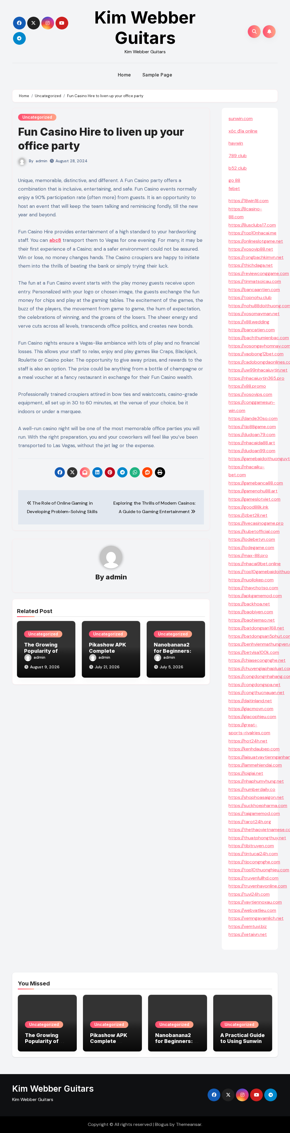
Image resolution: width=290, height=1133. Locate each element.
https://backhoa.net (249, 604)
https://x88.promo (247, 386)
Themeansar (188, 1124)
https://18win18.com (248, 201)
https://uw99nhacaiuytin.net (258, 370)
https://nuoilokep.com (251, 580)
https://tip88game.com (252, 427)
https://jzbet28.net (248, 515)
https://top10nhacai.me (252, 233)
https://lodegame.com (251, 548)
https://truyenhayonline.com (258, 886)
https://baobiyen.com (251, 612)
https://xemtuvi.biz (248, 926)
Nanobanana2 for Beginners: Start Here (172, 651)
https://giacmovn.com (251, 709)
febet (234, 188)
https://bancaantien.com (254, 290)
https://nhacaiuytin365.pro (256, 378)
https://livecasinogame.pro (256, 523)
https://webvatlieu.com (252, 910)
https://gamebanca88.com (256, 483)
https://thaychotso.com (253, 588)
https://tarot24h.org (250, 822)
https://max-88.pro (248, 555)
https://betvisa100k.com (254, 652)
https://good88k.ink (248, 507)
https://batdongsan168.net (256, 628)
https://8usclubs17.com (252, 225)
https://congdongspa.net (254, 685)
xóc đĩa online (243, 131)
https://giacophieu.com (252, 717)
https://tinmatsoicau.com (255, 281)
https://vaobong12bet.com (256, 354)
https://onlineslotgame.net (256, 241)
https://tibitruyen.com (251, 846)
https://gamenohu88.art (253, 491)
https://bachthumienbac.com (259, 338)
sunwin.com (241, 118)
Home (124, 75)
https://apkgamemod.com (255, 596)
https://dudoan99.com (252, 451)
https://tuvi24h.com (249, 894)
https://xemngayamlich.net (256, 918)
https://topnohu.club (250, 297)
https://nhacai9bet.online (255, 564)
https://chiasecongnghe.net (257, 660)
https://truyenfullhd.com (253, 878)
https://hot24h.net (248, 741)
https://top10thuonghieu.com (259, 870)
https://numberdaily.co (252, 789)
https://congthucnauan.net (256, 692)
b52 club (238, 168)
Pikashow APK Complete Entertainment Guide (109, 1044)
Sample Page (157, 75)
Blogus (162, 1124)
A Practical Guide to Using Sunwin (242, 1038)
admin (41, 160)
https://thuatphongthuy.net (257, 838)
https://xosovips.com (250, 394)
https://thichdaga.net (251, 265)
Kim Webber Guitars (145, 27)
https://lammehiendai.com (255, 765)
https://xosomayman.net (254, 314)
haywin (236, 143)
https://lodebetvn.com (252, 539)
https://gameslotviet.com (254, 499)
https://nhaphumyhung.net (256, 781)
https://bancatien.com (252, 330)
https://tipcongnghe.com (254, 862)
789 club (238, 156)
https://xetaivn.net (248, 934)
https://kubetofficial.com (254, 531)
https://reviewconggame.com (259, 273)
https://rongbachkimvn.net (256, 257)
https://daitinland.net (250, 701)
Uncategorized (37, 117)
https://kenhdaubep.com (254, 749)
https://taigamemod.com (254, 813)
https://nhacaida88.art (252, 443)
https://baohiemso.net (252, 620)
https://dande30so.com (253, 418)
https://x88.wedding (249, 322)
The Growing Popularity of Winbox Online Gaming (43, 1044)
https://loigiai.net (246, 773)
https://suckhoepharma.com (258, 805)
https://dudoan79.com (252, 435)
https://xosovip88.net (251, 249)
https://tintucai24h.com (253, 854)
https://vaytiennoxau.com (255, 902)
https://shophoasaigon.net (256, 797)
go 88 (234, 180)
